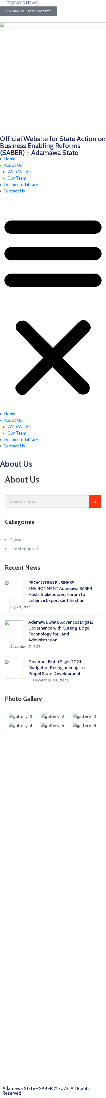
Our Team (16, 178)
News (15, 539)
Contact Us (14, 191)
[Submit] (95, 501)
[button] (53, 304)
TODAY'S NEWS (23, 3)
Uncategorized (24, 549)
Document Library (21, 185)
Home (9, 159)
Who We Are (20, 172)
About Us (13, 165)
